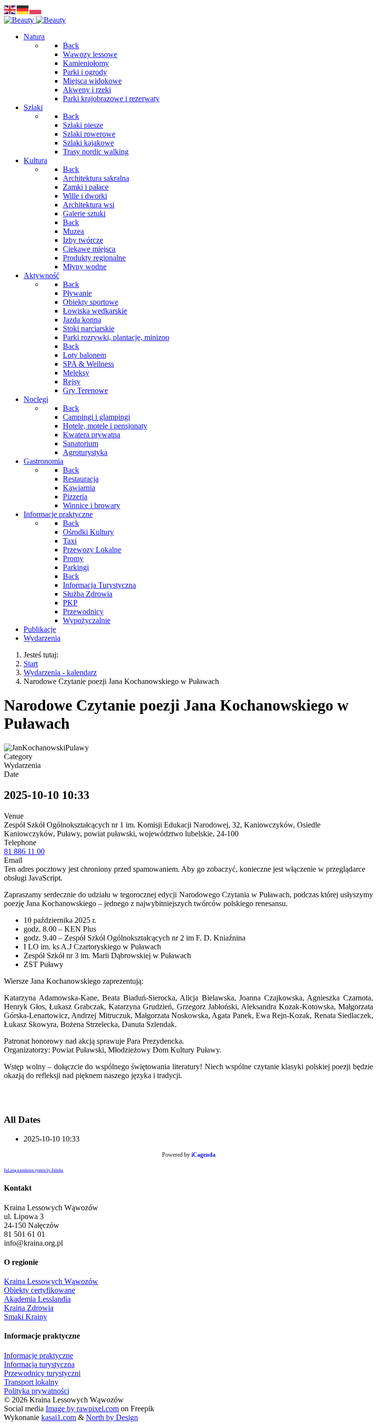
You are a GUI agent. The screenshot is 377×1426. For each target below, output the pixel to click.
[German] (23, 9)
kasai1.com (58, 1417)
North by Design (112, 1417)
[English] (10, 9)
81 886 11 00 (24, 851)
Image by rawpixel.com (82, 1408)
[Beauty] (35, 20)
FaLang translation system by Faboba (33, 1170)
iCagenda (203, 1154)
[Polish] (35, 9)
